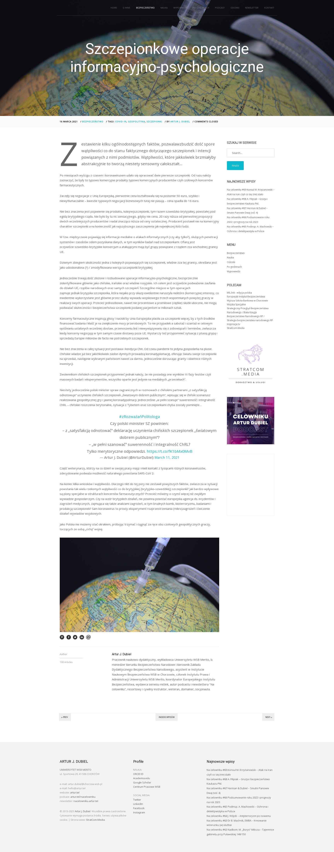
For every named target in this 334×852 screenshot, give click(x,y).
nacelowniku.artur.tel (85, 801)
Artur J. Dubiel (180, 121)
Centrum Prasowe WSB (146, 786)
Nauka (164, 7)
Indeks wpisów (167, 717)
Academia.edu (141, 778)
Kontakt (269, 7)
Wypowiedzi (180, 7)
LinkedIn (138, 804)
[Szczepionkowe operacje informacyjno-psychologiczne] (62, 638)
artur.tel (74, 792)
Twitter (137, 799)
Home (114, 7)
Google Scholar (142, 782)
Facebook (139, 808)
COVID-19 (120, 121)
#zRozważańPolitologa (139, 416)
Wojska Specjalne (236, 304)
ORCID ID (138, 774)
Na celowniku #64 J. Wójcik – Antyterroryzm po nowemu (239, 816)
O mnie (126, 7)
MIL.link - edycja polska (239, 292)
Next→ (268, 717)
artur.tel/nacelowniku (82, 796)
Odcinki (235, 7)
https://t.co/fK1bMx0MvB (169, 451)
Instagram (139, 812)
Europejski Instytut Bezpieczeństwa (246, 296)
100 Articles (66, 662)
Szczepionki (154, 121)
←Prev (64, 717)
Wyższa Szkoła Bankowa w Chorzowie (247, 300)
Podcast (220, 7)
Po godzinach (201, 7)
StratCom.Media (236, 328)
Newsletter (251, 7)
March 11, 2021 (166, 457)
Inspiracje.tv (233, 324)
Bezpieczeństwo (145, 7)
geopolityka (136, 121)
